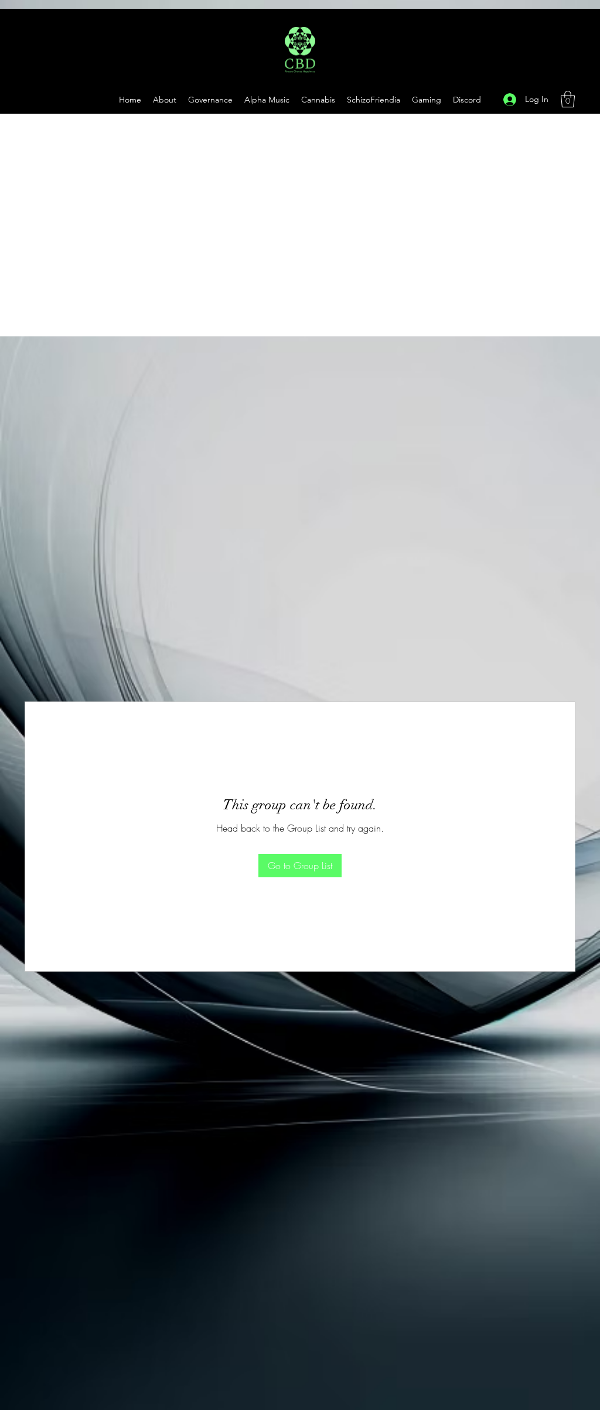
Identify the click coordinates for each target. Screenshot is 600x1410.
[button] (426, 99)
